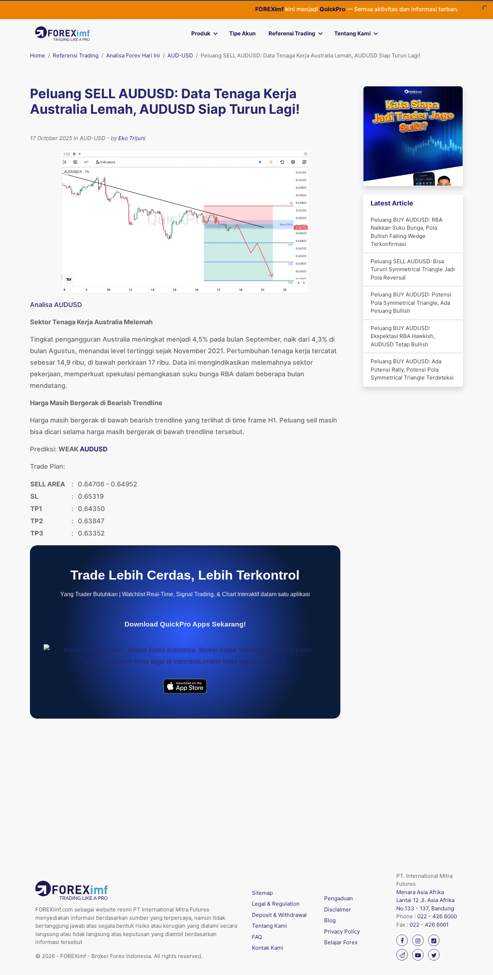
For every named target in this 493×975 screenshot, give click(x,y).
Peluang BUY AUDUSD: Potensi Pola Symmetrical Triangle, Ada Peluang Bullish (411, 302)
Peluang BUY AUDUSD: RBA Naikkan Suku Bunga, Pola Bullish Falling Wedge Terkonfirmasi (406, 232)
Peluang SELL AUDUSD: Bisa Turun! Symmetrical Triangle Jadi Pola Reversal (413, 269)
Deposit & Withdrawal (279, 914)
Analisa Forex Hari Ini (133, 55)
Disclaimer (337, 909)
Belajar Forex (341, 942)
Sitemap (262, 892)
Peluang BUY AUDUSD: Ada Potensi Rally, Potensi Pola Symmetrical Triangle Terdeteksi (412, 369)
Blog (330, 920)
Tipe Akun (242, 33)
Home (37, 55)
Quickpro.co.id (457, 9)
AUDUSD (94, 449)
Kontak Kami (267, 947)
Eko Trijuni (131, 138)
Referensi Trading (292, 33)
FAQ (257, 936)
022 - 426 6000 (437, 916)
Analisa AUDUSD (56, 304)
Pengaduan (338, 898)
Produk (200, 33)
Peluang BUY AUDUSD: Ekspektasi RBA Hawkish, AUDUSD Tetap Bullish (403, 336)
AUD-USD (180, 55)
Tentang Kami (352, 33)
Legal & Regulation (276, 903)
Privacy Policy (342, 931)
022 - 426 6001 (429, 924)
